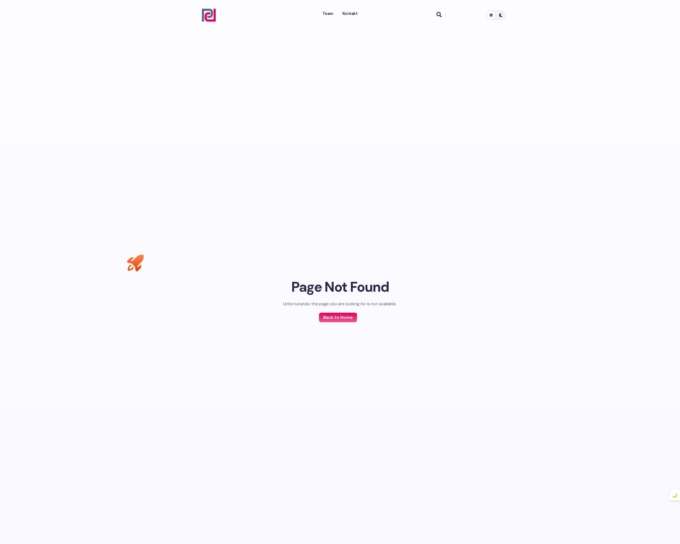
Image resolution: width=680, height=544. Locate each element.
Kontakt (350, 13)
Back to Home (338, 317)
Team (327, 13)
